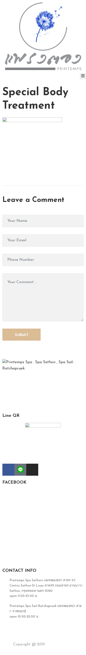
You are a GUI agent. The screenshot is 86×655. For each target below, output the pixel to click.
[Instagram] (32, 470)
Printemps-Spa (59, 644)
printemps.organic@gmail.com (32, 636)
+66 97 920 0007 (22, 626)
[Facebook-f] (8, 470)
